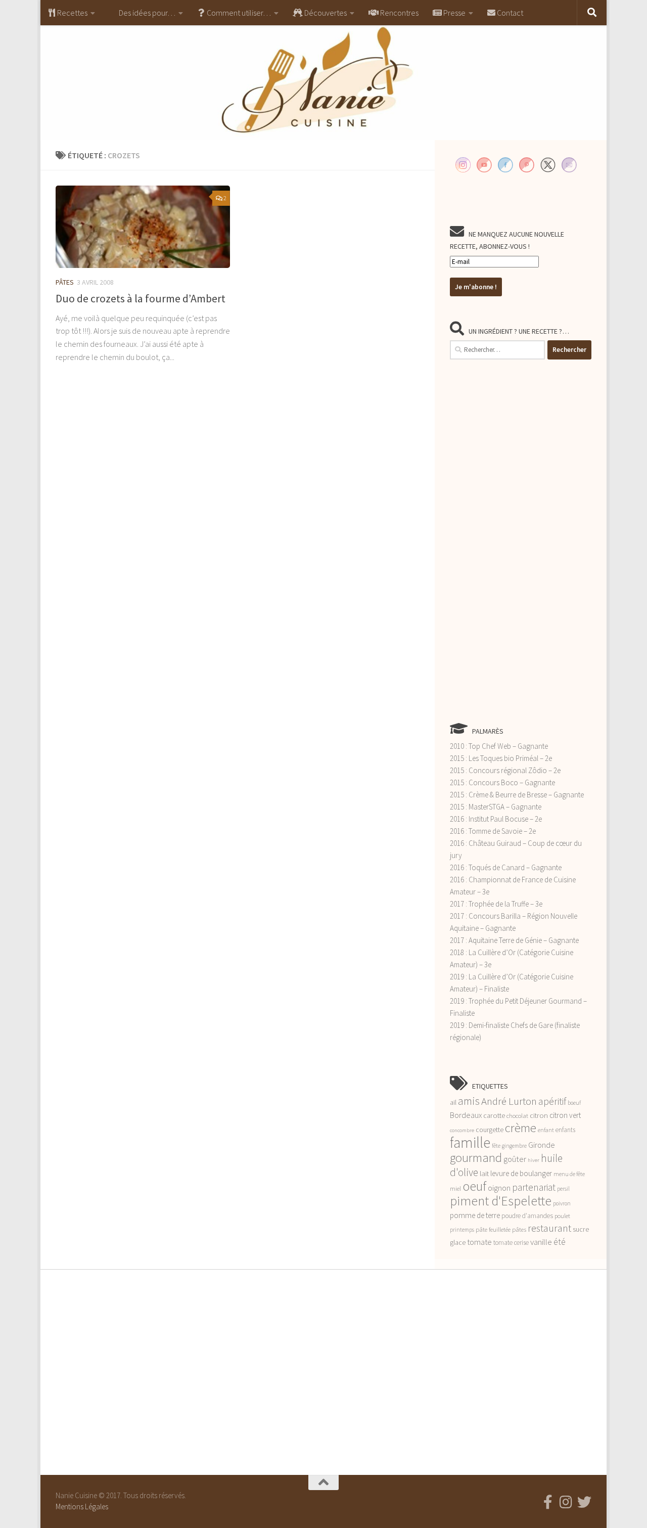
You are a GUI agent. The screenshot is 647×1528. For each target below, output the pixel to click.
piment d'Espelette (500, 1200)
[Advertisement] (520, 540)
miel (455, 1188)
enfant (546, 1130)
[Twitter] (584, 1502)
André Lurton (509, 1101)
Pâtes (65, 282)
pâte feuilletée (493, 1229)
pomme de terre (475, 1215)
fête (496, 1145)
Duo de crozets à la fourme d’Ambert (140, 298)
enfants (565, 1130)
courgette (489, 1129)
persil (563, 1188)
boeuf (574, 1102)
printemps (462, 1229)
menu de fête (569, 1174)
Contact (509, 13)
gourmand (476, 1157)
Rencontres (399, 13)
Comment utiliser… (238, 13)
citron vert (565, 1115)
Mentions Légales (82, 1506)
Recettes (71, 13)
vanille (541, 1241)
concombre (462, 1130)
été (559, 1241)
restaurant (549, 1228)
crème (520, 1128)
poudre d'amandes (527, 1215)
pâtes (519, 1229)
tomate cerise (511, 1242)
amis (469, 1101)
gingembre (514, 1145)
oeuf (474, 1186)
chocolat (517, 1115)
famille (470, 1142)
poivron (562, 1203)
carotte (494, 1115)
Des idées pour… (146, 13)
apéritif (552, 1101)
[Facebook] (548, 1502)
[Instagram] (566, 1502)
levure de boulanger (521, 1173)
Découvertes (325, 13)
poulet (562, 1216)
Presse (454, 13)
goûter (514, 1159)
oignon (499, 1188)
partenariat (534, 1187)
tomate (479, 1242)
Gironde (541, 1145)
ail (453, 1102)
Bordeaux (466, 1115)
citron (539, 1115)
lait (484, 1173)
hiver (533, 1160)
